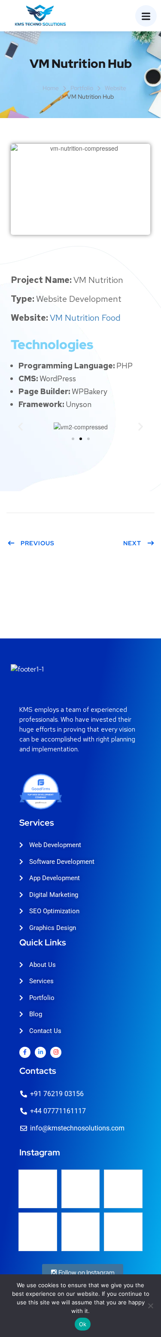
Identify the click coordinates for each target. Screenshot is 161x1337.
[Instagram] (55, 1052)
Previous (38, 543)
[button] (20, 426)
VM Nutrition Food (85, 317)
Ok (83, 1324)
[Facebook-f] (24, 1052)
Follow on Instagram (86, 1272)
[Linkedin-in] (40, 1052)
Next (132, 543)
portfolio (81, 88)
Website (115, 88)
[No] (150, 1305)
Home (51, 88)
